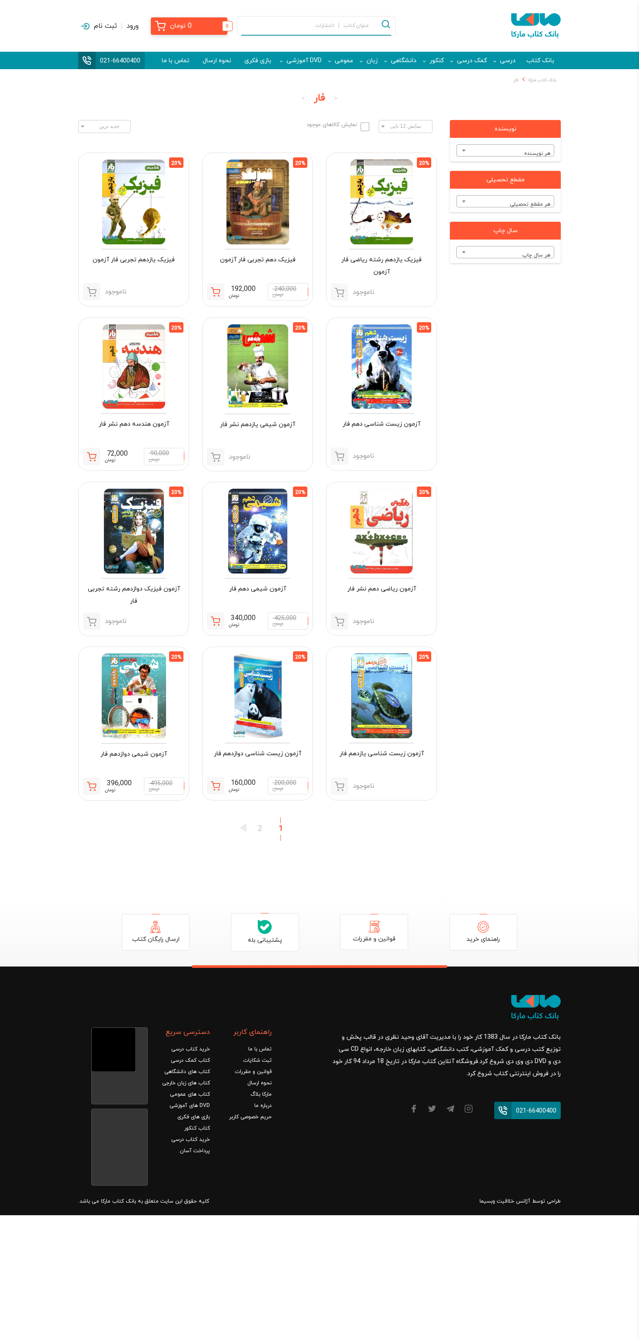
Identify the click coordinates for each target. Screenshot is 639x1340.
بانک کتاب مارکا (542, 80)
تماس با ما (176, 61)
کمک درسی (472, 61)
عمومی (344, 61)
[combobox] (505, 150)
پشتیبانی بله (265, 940)
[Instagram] (469, 1110)
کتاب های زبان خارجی (186, 1083)
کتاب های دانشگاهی (187, 1071)
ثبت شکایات (257, 1060)
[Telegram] (450, 1110)
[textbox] (505, 153)
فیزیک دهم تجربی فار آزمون (258, 260)
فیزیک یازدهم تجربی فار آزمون (134, 260)
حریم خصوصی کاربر (250, 1116)
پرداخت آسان (195, 1150)
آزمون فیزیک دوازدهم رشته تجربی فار (134, 595)
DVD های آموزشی (190, 1105)
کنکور (436, 61)
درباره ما (263, 1105)
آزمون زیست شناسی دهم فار (381, 424)
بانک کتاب (540, 61)
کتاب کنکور (197, 1128)
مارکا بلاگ (261, 1094)
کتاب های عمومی (190, 1094)
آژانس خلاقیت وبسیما (504, 1201)
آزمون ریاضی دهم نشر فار (381, 589)
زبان (372, 61)
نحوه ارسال (217, 61)
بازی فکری (257, 61)
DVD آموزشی (304, 61)
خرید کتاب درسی (190, 1049)
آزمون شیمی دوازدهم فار (133, 754)
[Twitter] (432, 1110)
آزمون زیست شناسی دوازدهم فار (257, 754)
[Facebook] (414, 1110)
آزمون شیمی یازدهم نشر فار (257, 424)
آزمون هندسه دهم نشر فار (134, 424)
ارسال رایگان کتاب (156, 939)
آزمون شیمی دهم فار (257, 589)
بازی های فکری (193, 1116)
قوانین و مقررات (374, 939)
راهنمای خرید (483, 939)
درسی (508, 61)
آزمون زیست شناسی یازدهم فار (381, 754)
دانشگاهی (403, 61)
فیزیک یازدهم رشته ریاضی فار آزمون (381, 266)
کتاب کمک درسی (190, 1060)
